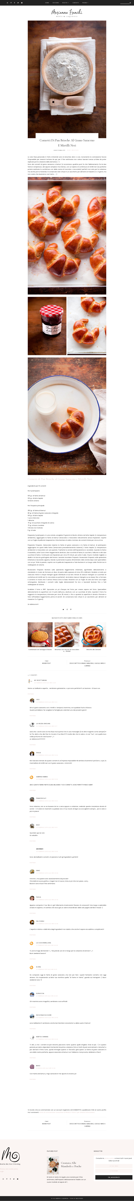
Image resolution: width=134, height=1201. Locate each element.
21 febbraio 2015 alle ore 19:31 (46, 969)
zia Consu (40, 921)
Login (2, 1171)
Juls (38, 699)
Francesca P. (41, 798)
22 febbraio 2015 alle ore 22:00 (47, 1039)
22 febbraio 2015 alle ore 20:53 (47, 1017)
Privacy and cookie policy (9, 1169)
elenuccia (40, 993)
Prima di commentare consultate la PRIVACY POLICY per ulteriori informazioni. (67, 1112)
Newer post (46, 663)
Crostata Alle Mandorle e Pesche (71, 1164)
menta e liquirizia (62, 1198)
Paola (38, 897)
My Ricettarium (40, 680)
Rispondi (31, 694)
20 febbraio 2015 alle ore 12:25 (45, 683)
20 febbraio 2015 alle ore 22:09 (47, 923)
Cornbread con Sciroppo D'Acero (40, 650)
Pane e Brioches (73, 150)
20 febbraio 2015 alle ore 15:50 (47, 779)
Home (47, 3)
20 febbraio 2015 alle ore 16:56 (47, 851)
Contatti (76, 3)
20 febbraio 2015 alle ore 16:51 (47, 827)
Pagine (84, 3)
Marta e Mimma (42, 1037)
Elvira (38, 967)
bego (38, 1066)
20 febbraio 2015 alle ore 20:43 (47, 900)
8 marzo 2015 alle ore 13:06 (45, 1068)
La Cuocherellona (43, 943)
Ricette (64, 3)
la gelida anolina (43, 724)
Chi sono (56, 3)
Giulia (38, 753)
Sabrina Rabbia (42, 777)
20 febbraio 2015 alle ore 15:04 (47, 755)
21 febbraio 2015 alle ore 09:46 (47, 945)
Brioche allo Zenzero (94, 650)
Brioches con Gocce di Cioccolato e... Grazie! (67, 650)
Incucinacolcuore (44, 1015)
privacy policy (109, 1158)
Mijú (38, 825)
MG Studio (79, 1198)
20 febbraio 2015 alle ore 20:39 (47, 873)
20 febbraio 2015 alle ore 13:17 (46, 726)
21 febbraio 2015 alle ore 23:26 (47, 996)
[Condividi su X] (63, 609)
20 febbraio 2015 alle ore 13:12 (46, 702)
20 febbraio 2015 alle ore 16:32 (47, 801)
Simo (38, 871)
